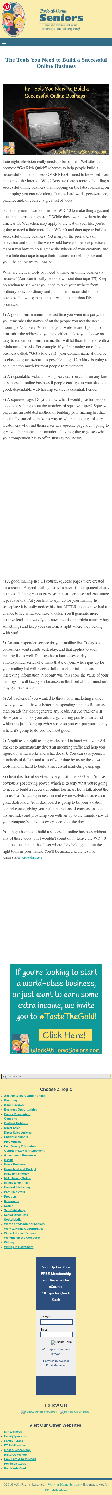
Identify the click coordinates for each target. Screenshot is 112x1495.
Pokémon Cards (15, 1463)
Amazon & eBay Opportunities (25, 1095)
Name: (45, 1317)
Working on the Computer (22, 1237)
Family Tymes (13, 1440)
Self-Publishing (14, 1210)
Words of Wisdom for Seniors (24, 1223)
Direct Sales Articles (18, 1132)
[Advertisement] (56, 512)
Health (8, 1160)
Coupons (10, 1118)
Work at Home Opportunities (23, 1228)
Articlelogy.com (32, 857)
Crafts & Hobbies (16, 1123)
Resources (11, 1201)
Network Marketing (17, 1187)
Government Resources (20, 1155)
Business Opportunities (20, 1109)
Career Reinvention (17, 1114)
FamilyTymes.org (16, 1436)
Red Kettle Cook (15, 1468)
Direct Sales (12, 1127)
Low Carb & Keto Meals (20, 1459)
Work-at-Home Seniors (64, 1484)
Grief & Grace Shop (17, 1450)
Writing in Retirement (18, 1247)
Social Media (12, 1219)
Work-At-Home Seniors (20, 1233)
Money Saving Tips (17, 1182)
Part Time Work (14, 1191)
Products (10, 1196)
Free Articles (12, 1141)
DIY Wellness (13, 1431)
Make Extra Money (16, 1173)
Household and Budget (20, 1169)
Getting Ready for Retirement (24, 1150)
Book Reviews (14, 1104)
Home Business (15, 1164)
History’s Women (16, 1454)
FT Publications (15, 1445)
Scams (8, 1205)
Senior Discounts (16, 1214)
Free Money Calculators (20, 1146)
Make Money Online (17, 1178)
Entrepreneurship (16, 1136)
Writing (9, 1242)
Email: (44, 1329)
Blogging (10, 1100)
